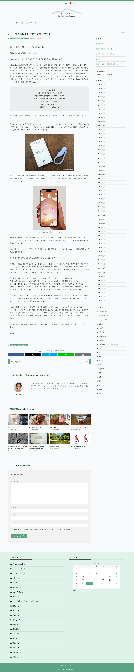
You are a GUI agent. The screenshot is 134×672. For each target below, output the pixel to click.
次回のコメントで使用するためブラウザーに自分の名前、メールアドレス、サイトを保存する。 (42, 530)
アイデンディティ (103, 316)
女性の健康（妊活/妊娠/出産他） (18, 38)
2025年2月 (101, 158)
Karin (18, 395)
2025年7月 (101, 137)
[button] (16, 354)
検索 (123, 32)
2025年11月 (101, 121)
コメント (15, 481)
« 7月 (74, 590)
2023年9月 (101, 227)
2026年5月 (101, 97)
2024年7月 (101, 186)
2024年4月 (101, 199)
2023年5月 (101, 243)
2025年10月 (102, 125)
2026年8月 (101, 84)
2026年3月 (101, 105)
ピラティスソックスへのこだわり (106, 54)
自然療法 (101, 389)
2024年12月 (102, 166)
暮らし (100, 360)
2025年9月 (101, 129)
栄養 (99, 364)
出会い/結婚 (102, 336)
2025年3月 (101, 154)
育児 (99, 381)
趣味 (99, 393)
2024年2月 (101, 207)
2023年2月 (101, 256)
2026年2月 (101, 109)
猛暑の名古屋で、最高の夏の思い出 (107, 64)
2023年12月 (102, 215)
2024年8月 (101, 182)
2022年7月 (101, 284)
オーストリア (102, 320)
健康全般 (101, 332)
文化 (99, 348)
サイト (13, 522)
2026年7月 (101, 89)
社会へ (100, 377)
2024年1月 (101, 211)
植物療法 (101, 369)
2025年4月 (101, 150)
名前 (13, 507)
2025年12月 (102, 117)
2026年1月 (101, 113)
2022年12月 (102, 264)
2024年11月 (101, 170)
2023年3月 (101, 252)
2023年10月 (102, 223)
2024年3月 (101, 203)
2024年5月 (101, 194)
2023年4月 (101, 247)
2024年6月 (101, 190)
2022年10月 (102, 272)
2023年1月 (101, 260)
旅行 (99, 352)
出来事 (100, 340)
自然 (99, 385)
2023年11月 (101, 219)
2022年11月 (101, 268)
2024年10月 (102, 174)
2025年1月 (101, 162)
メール (14, 515)
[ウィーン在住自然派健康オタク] (67, 13)
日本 (99, 356)
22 (110, 580)
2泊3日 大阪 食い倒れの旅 (104, 49)
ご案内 (100, 324)
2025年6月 (101, 141)
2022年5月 (101, 292)
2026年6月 (101, 93)
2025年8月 (101, 133)
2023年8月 (101, 231)
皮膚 (99, 373)
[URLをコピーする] (83, 354)
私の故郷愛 (99, 44)
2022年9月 (101, 276)
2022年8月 (101, 280)
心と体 (98, 59)
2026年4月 (101, 101)
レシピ (100, 328)
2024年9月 (101, 178)
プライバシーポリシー (67, 666)
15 (110, 576)
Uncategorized (103, 311)
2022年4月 (101, 296)
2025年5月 (101, 146)
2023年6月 (101, 239)
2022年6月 (101, 288)
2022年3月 (101, 300)
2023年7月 (101, 235)
